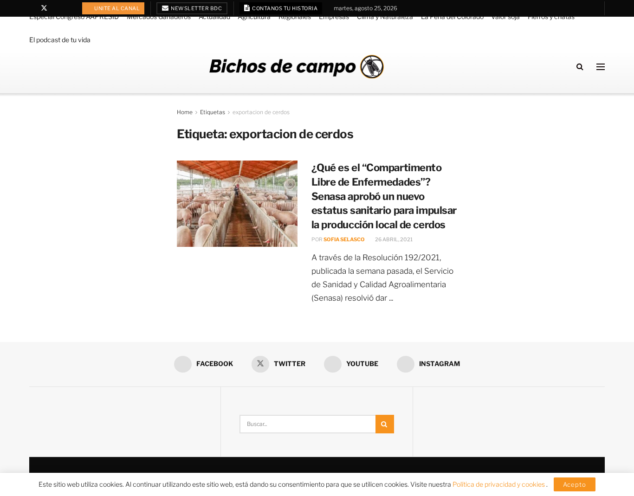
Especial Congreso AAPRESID (74, 16)
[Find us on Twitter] (44, 8)
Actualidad (214, 16)
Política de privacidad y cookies (499, 484)
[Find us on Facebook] (31, 8)
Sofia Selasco (344, 239)
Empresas (334, 16)
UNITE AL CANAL (116, 8)
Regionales (294, 16)
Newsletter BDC (196, 8)
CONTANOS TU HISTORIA (284, 8)
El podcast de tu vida (60, 40)
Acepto (574, 484)
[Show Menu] (600, 67)
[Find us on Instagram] (68, 8)
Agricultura (254, 16)
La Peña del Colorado (452, 16)
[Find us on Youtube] (56, 8)
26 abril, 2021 (393, 239)
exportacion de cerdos (261, 112)
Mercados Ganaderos (159, 16)
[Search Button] (579, 66)
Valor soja (505, 16)
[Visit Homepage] (296, 66)
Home (185, 112)
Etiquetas (212, 112)
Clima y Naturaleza (385, 16)
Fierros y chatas (551, 16)
